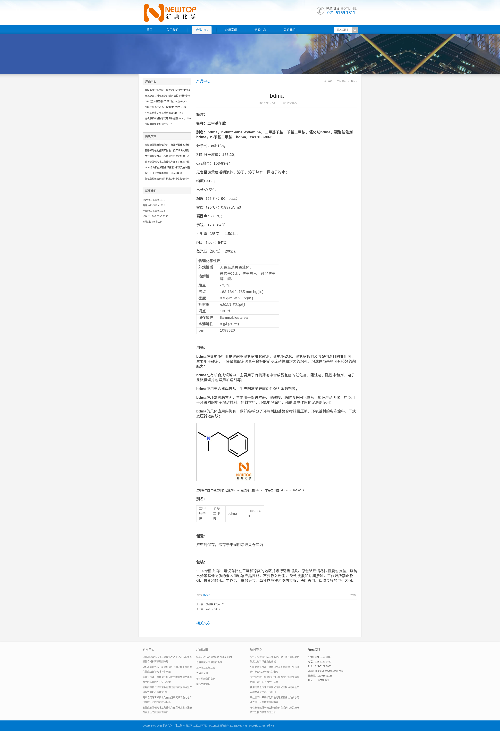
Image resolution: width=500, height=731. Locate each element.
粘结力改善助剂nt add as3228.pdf (214, 657)
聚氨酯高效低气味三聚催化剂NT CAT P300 (167, 90)
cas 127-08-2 (213, 609)
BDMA (206, 595)
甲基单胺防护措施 (205, 678)
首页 (149, 29)
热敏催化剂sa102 (215, 604)
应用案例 (231, 29)
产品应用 (202, 649)
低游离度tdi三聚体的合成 (209, 662)
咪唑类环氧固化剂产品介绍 (159, 124)
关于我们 (172, 29)
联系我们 (290, 29)
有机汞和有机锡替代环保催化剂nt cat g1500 (168, 118)
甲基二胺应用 (203, 684)
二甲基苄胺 (202, 673)
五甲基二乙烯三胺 (205, 668)
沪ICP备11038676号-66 (261, 725)
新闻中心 (260, 29)
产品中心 (202, 29)
